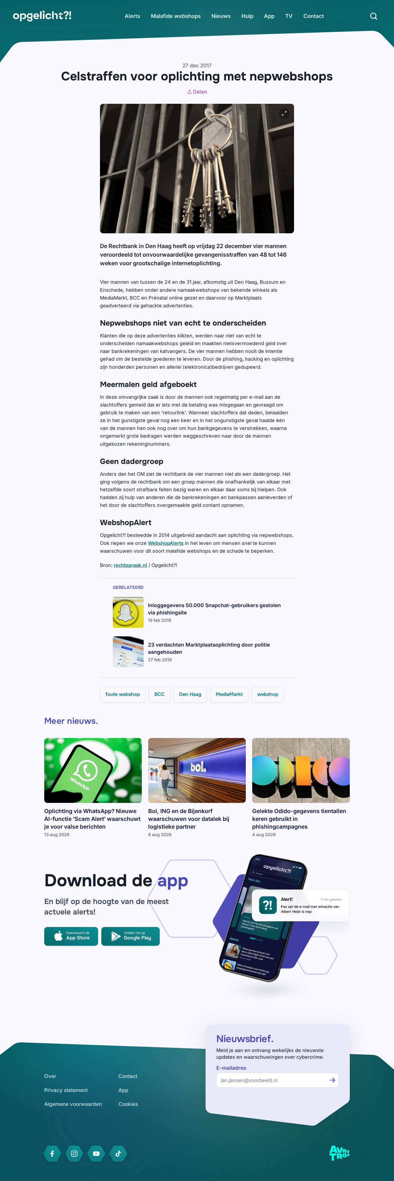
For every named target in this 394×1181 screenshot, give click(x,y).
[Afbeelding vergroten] (284, 113)
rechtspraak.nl (130, 565)
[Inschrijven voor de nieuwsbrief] (332, 1080)
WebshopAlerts (166, 543)
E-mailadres (231, 1068)
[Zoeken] (373, 16)
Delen (200, 92)
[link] (42, 16)
